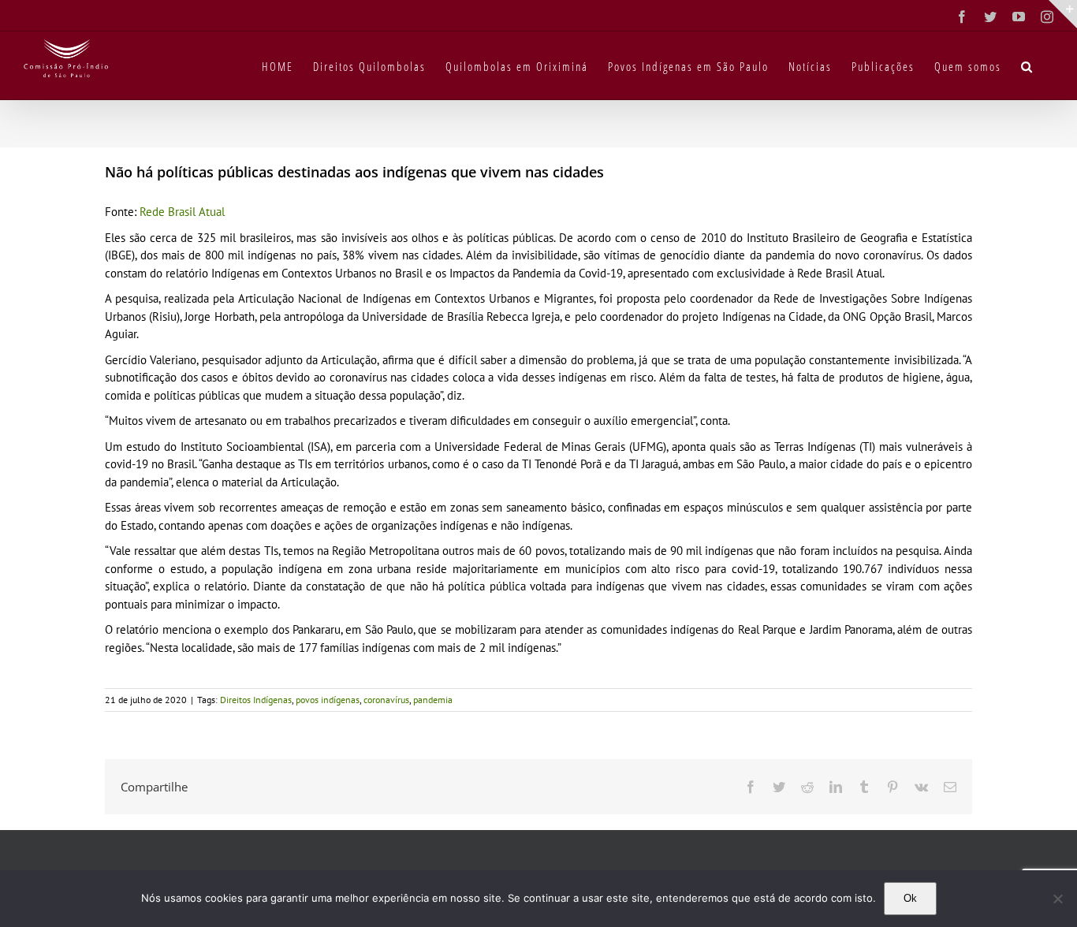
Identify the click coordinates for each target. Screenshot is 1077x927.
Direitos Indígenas (256, 699)
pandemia (433, 699)
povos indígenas (328, 699)
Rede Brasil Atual (182, 211)
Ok (910, 898)
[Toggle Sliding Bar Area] (1063, 14)
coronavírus (386, 699)
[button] (1027, 65)
